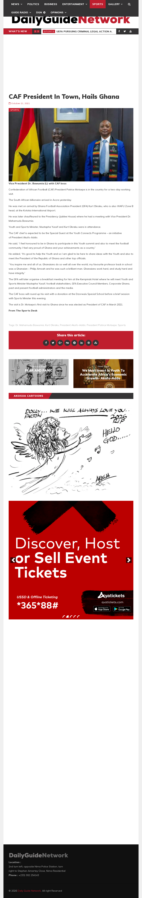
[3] (71, 616)
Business (50, 4)
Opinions (57, 12)
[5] (78, 616)
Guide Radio (19, 12)
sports (122, 325)
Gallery (113, 4)
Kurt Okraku (52, 325)
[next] (129, 560)
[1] (64, 616)
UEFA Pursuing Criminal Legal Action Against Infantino (96, 31)
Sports (97, 4)
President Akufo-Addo (73, 325)
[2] (67, 616)
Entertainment (73, 4)
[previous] (13, 560)
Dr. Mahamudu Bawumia (30, 325)
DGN (39, 12)
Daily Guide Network (29, 890)
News (15, 4)
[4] (74, 616)
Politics (33, 4)
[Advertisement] (71, 63)
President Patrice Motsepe (102, 325)
